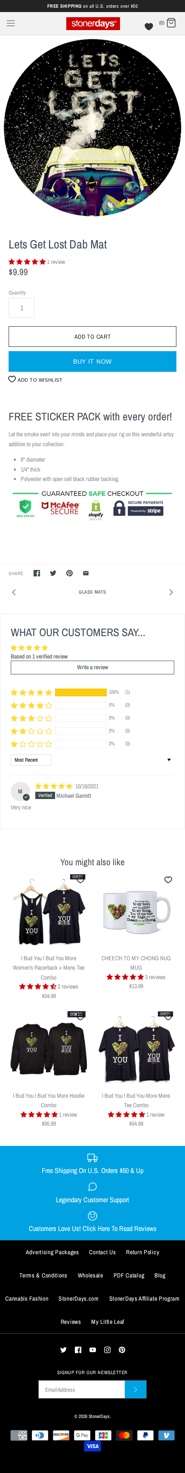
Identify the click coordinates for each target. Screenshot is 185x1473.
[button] (28, 262)
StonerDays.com (79, 1298)
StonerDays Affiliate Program (144, 1298)
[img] (54, 786)
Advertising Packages (52, 1252)
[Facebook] (78, 1350)
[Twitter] (63, 1350)
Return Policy (142, 1252)
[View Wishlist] (150, 29)
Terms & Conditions (43, 1275)
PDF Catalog (129, 1275)
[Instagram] (107, 1350)
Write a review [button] (92, 667)
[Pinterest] (122, 1350)
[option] (92, 127)
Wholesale (90, 1275)
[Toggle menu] (11, 23)
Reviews (71, 1322)
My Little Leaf (107, 1322)
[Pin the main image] (69, 573)
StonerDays (99, 1416)
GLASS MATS (92, 591)
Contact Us (102, 1252)
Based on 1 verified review (39, 656)
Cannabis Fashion (26, 1298)
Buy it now (92, 361)
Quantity (17, 292)
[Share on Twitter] (53, 573)
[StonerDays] (93, 23)
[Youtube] (92, 1350)
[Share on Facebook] (37, 573)
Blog (160, 1275)
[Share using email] (86, 573)
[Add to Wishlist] (80, 879)
